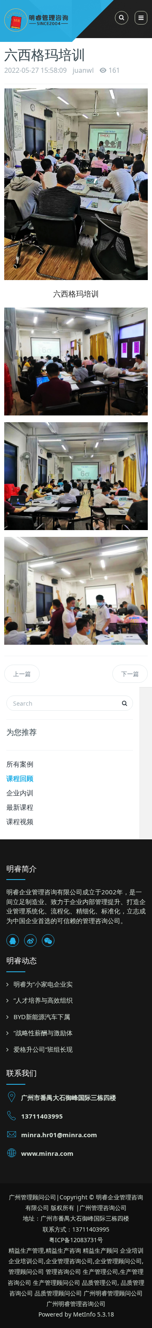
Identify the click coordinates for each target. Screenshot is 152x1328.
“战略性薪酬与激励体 (43, 1032)
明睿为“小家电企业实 (43, 984)
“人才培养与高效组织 (43, 1000)
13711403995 (42, 1116)
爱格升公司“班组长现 (43, 1049)
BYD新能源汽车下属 (42, 1016)
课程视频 (19, 821)
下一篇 (130, 674)
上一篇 (22, 674)
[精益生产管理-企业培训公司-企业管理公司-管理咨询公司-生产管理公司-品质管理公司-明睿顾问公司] (66, 19)
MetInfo (84, 1314)
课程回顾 (19, 778)
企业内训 (19, 792)
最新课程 (19, 807)
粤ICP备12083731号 (76, 1240)
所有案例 (19, 764)
